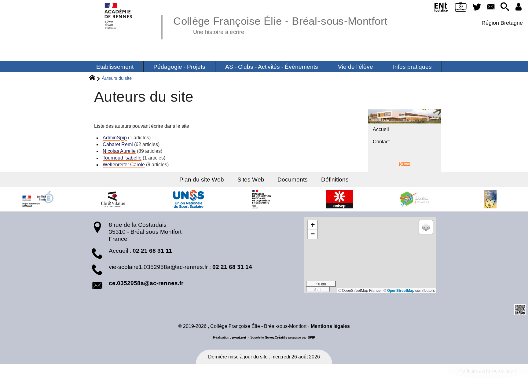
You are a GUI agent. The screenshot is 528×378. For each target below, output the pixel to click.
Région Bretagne (502, 23)
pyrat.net (239, 337)
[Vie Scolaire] (460, 8)
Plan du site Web (201, 179)
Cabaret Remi (118, 144)
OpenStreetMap (400, 290)
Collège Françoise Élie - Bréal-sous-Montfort (280, 24)
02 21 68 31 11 (152, 251)
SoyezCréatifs (276, 337)
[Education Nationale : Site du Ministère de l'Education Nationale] (264, 199)
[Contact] (491, 7)
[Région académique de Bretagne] (37, 199)
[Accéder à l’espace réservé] (519, 7)
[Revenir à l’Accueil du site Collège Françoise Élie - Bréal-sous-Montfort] (119, 16)
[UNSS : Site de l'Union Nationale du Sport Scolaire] (188, 199)
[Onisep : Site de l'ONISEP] (339, 199)
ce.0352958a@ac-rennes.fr (146, 283)
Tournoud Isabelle (122, 157)
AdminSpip (115, 137)
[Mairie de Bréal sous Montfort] (415, 199)
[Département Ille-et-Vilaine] (113, 199)
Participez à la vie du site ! (487, 370)
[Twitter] (477, 7)
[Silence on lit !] (490, 199)
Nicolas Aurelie (119, 151)
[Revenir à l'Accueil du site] (95, 78)
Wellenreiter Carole (124, 164)
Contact (381, 141)
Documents (292, 179)
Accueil (381, 129)
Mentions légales (330, 326)
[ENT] (441, 8)
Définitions (335, 179)
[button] (505, 7)
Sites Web (250, 179)
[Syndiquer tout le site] (405, 163)
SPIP (311, 337)
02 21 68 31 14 (232, 267)
